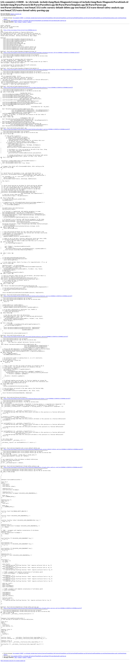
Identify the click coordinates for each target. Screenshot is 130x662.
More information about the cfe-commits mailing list (13, 660)
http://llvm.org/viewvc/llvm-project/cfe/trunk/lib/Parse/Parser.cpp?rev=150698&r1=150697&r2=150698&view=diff (36, 336)
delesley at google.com (15, 14)
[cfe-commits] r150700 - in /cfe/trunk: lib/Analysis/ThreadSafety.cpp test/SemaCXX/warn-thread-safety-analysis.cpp (38, 20)
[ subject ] (24, 22)
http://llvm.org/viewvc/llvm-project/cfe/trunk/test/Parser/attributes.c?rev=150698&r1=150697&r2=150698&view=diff (37, 398)
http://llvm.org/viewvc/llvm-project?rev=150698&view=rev (20, 30)
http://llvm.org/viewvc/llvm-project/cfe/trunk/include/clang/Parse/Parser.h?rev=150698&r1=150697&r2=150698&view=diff (38, 87)
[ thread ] (20, 22)
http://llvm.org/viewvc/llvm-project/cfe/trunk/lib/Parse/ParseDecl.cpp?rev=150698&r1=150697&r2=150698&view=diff (37, 129)
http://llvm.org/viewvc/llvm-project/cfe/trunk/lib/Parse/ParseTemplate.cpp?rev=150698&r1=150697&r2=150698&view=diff (38, 296)
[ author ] (29, 22)
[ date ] (15, 22)
